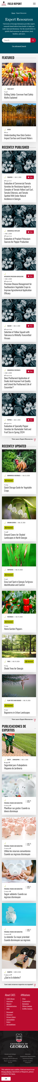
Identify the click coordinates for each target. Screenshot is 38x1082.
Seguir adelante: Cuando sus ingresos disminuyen (15, 895)
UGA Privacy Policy (28, 1058)
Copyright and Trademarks (10, 1058)
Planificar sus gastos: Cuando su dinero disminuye (17, 809)
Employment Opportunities (28, 1056)
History (9, 1004)
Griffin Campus (27, 1008)
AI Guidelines (10, 1024)
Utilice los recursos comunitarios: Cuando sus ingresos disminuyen (17, 852)
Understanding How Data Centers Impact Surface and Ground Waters (18, 137)
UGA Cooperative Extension (26, 1001)
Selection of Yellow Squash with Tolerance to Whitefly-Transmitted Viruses (17, 335)
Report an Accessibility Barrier (10, 1061)
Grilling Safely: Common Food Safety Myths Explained (18, 96)
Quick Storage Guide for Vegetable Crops (18, 489)
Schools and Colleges (10, 1054)
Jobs (8, 1008)
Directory (27, 1054)
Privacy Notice (6, 1072)
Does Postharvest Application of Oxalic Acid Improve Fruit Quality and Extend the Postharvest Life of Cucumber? (17, 382)
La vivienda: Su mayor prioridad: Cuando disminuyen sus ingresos (17, 938)
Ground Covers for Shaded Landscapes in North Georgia (15, 536)
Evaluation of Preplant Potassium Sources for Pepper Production (17, 240)
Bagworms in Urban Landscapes (17, 712)
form (13, 1074)
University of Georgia (19, 1041)
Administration (11, 1006)
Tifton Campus (27, 1006)
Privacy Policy (11, 1017)
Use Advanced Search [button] (19, 46)
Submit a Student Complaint (28, 1061)
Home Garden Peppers (13, 628)
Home (13, 13)
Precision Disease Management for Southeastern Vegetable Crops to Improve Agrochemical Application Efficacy (18, 288)
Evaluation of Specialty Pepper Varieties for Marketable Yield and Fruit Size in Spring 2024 (17, 429)
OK (6, 1079)
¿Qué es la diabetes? (12, 977)
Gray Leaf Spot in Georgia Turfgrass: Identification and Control (18, 583)
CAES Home (10, 999)
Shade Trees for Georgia (13, 668)
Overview (9, 1001)
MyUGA (10, 1056)
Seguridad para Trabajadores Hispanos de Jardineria (15, 766)
